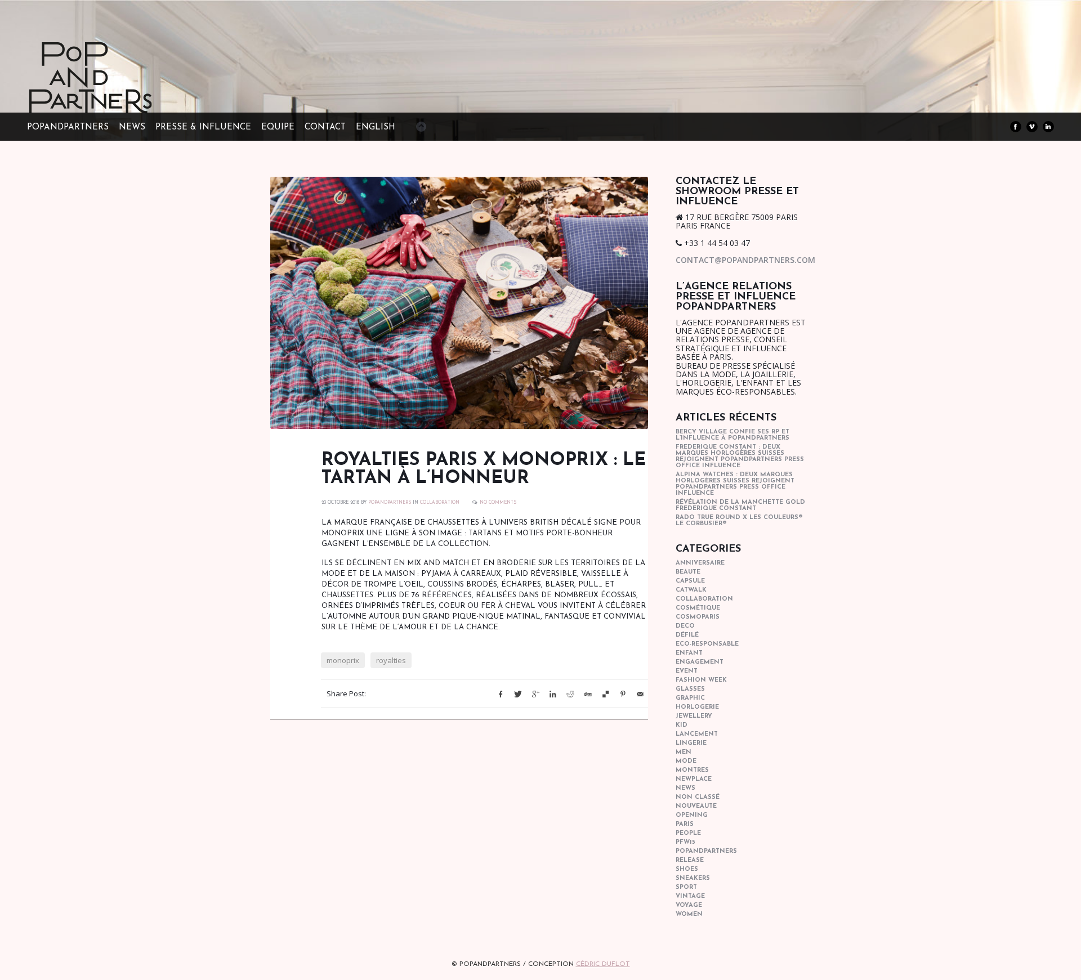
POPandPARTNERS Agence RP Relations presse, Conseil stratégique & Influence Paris (111, 95)
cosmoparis (698, 617)
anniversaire (700, 563)
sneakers (693, 878)
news (685, 788)
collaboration (439, 502)
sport (686, 887)
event (687, 671)
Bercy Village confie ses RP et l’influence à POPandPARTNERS (732, 435)
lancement (697, 734)
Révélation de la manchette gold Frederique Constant (740, 505)
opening (692, 815)
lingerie (691, 743)
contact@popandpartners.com (745, 259)
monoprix (343, 660)
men (683, 752)
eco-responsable (707, 644)
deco (685, 626)
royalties (391, 660)
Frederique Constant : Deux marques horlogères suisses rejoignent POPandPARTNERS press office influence (740, 456)
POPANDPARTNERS (389, 502)
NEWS (132, 127)
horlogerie (697, 707)
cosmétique (698, 608)
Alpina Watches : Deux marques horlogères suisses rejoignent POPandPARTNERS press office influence (735, 484)
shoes (687, 869)
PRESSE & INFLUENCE (203, 127)
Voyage (689, 905)
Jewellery (694, 716)
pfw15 (685, 842)
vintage (690, 896)
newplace (694, 779)
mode (686, 761)
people (688, 833)
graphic (690, 698)
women (689, 914)
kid (681, 725)
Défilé (687, 635)
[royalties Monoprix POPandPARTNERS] (459, 303)
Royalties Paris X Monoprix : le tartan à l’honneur (483, 469)
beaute (688, 572)
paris (685, 824)
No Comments (498, 502)
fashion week (701, 680)
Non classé (698, 797)
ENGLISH (375, 127)
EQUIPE (277, 127)
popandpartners (706, 851)
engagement (699, 662)
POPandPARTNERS (68, 127)
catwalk (691, 590)
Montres (692, 770)
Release (690, 860)
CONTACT (325, 127)
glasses (690, 689)
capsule (690, 581)
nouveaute (696, 806)
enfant (689, 653)
